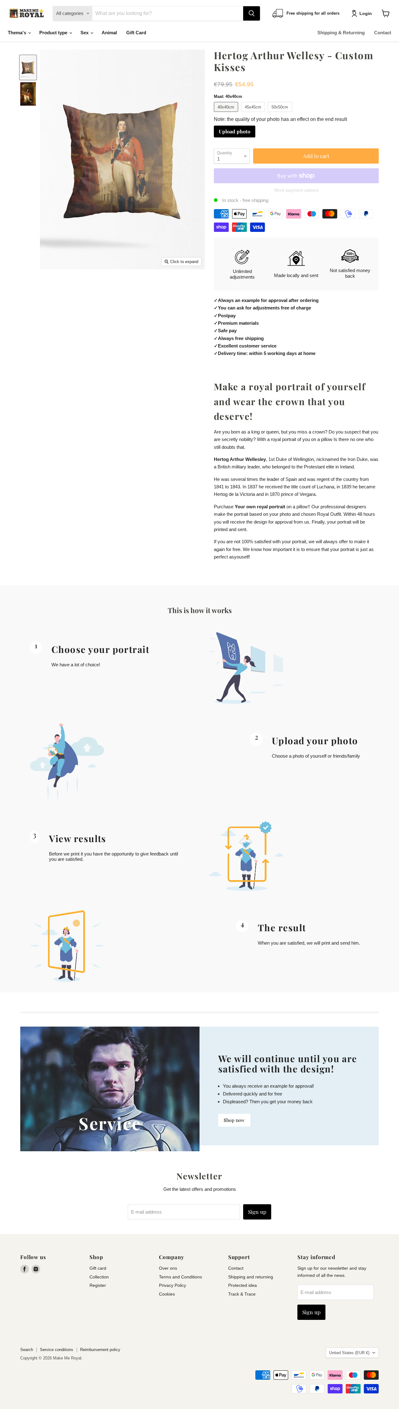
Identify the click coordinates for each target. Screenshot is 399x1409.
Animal (109, 32)
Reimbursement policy (100, 1349)
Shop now (234, 1120)
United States (349, 1352)
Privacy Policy (172, 1285)
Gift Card (136, 32)
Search (26, 1349)
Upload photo (234, 131)
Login (365, 13)
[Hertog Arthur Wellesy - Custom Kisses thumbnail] (28, 67)
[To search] (251, 13)
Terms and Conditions (180, 1276)
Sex (85, 32)
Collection (99, 1276)
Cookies (167, 1294)
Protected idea (242, 1285)
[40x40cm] (227, 113)
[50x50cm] (281, 113)
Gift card (97, 1268)
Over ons (168, 1268)
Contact (382, 32)
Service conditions (56, 1349)
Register (97, 1285)
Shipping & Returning (341, 32)
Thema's (17, 32)
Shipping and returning (250, 1276)
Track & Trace (242, 1294)
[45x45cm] (254, 113)
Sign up (257, 1211)
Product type (54, 32)
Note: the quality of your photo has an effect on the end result (280, 119)
